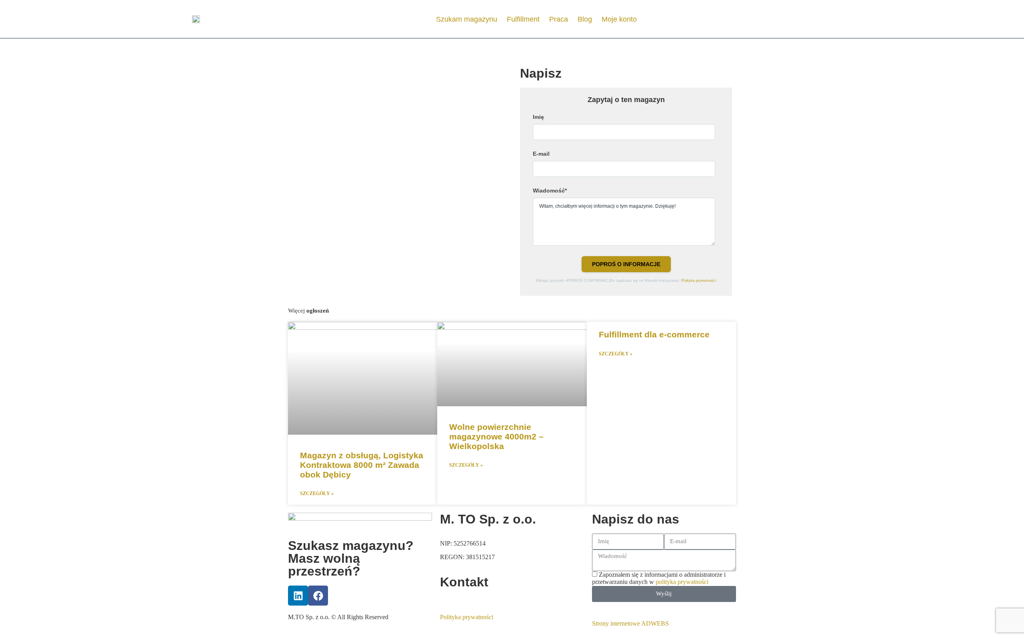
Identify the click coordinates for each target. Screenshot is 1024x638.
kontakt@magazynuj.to (469, 599)
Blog (585, 19)
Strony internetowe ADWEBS (630, 623)
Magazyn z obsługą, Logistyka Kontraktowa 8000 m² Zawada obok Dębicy (361, 465)
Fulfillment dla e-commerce (654, 334)
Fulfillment (523, 19)
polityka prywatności (682, 581)
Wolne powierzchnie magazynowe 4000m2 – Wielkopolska (496, 436)
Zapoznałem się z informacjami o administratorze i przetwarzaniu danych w (659, 578)
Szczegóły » (317, 493)
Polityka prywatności (699, 281)
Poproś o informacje (626, 264)
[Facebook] (318, 596)
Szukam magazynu (466, 19)
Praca (558, 19)
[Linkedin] (298, 596)
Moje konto (619, 19)
